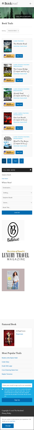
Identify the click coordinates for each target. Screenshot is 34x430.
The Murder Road (20, 44)
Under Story (5, 362)
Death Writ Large (7, 366)
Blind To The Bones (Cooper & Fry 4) (21, 142)
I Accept (8, 426)
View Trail (19, 56)
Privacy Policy (6, 413)
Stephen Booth (23, 46)
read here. (12, 421)
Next (15, 161)
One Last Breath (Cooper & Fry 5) (20, 118)
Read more (19, 334)
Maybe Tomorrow (7, 374)
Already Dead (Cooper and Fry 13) (21, 94)
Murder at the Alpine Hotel (10, 358)
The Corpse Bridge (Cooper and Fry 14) (21, 70)
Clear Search (5, 178)
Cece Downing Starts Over (10, 370)
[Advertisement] (13, 304)
